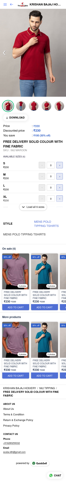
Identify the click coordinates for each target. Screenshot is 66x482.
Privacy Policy (11, 425)
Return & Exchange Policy (18, 420)
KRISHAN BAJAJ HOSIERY (45, 4)
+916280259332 (11, 443)
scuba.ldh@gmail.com (14, 451)
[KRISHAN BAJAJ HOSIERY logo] (22, 4)
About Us (8, 409)
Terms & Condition (13, 414)
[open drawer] (5, 4)
